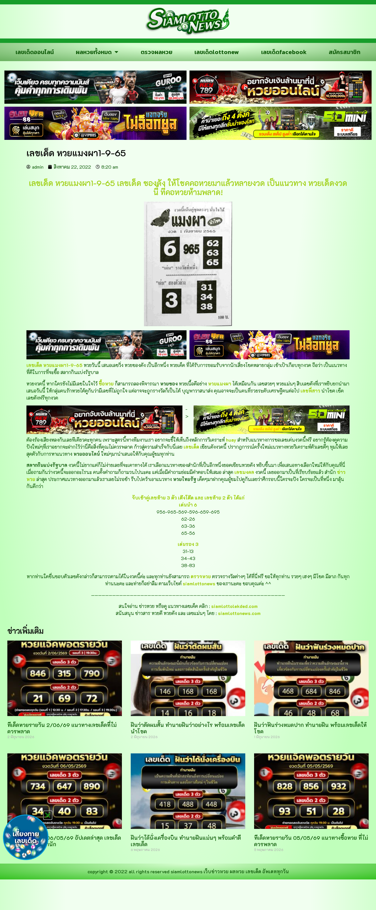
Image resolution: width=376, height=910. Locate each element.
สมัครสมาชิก (344, 52)
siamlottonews (186, 871)
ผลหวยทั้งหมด (94, 52)
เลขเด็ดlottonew (216, 52)
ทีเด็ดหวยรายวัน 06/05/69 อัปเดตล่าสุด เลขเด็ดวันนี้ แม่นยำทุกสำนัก (64, 841)
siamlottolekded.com (234, 606)
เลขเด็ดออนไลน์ (35, 52)
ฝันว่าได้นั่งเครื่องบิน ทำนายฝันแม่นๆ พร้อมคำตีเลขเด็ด (186, 841)
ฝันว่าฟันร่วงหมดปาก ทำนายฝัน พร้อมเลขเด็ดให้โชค (310, 728)
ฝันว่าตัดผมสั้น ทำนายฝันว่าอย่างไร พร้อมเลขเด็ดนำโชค (188, 728)
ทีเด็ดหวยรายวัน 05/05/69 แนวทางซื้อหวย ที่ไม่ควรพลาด (311, 841)
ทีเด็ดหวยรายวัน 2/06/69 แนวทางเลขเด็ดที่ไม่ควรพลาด (62, 728)
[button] (47, 815)
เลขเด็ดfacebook (284, 52)
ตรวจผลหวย (156, 52)
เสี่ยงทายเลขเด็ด (26, 837)
